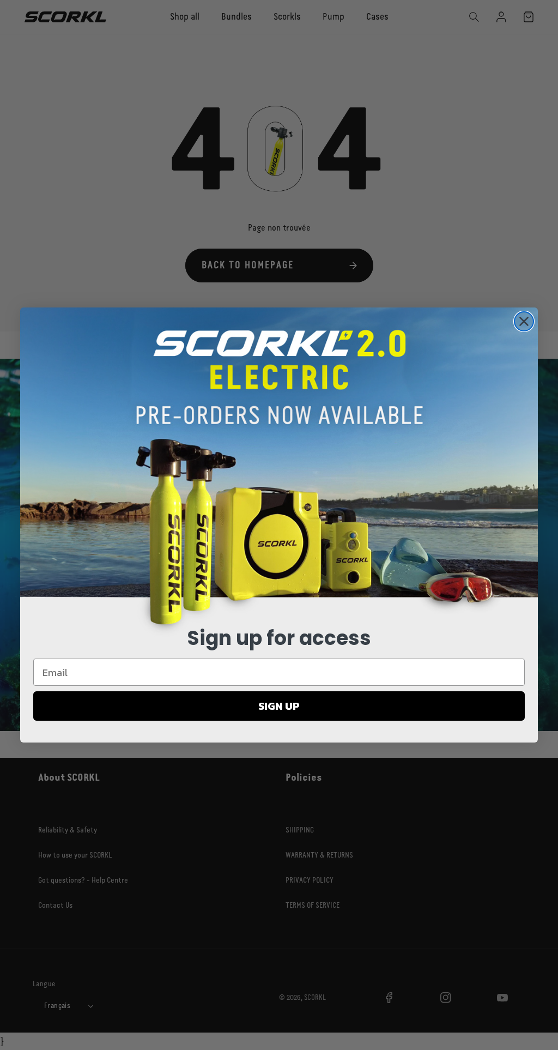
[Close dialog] (523, 321)
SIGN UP (279, 706)
